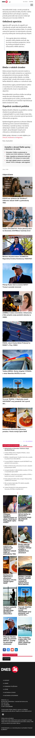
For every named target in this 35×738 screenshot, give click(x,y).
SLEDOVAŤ (6, 659)
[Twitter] (8, 650)
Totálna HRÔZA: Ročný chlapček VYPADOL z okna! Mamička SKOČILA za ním (17, 453)
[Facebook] (4, 650)
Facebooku (11, 137)
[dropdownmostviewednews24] (17, 493)
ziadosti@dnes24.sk (27, 711)
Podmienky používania (10, 686)
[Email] (12, 650)
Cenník (6, 683)
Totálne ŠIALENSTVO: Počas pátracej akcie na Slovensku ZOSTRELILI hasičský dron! (16, 488)
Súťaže (6, 689)
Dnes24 (5, 137)
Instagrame (19, 137)
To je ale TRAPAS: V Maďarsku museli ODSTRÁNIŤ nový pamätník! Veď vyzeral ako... (18, 462)
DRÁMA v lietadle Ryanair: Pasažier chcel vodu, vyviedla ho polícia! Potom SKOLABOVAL (18, 458)
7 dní (20, 445)
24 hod (25, 445)
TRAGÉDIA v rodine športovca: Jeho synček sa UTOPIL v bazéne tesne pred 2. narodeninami (18, 475)
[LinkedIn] (16, 650)
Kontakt (6, 680)
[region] (9, 2)
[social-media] (2, 714)
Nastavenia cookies (10, 692)
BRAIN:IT (5, 729)
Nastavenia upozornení (11, 695)
